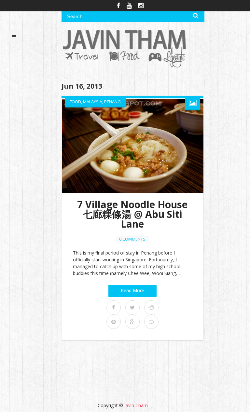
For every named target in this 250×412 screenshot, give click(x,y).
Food (75, 102)
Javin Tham (136, 405)
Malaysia (92, 102)
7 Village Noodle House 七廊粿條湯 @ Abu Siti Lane (132, 214)
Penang (112, 102)
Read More (132, 290)
